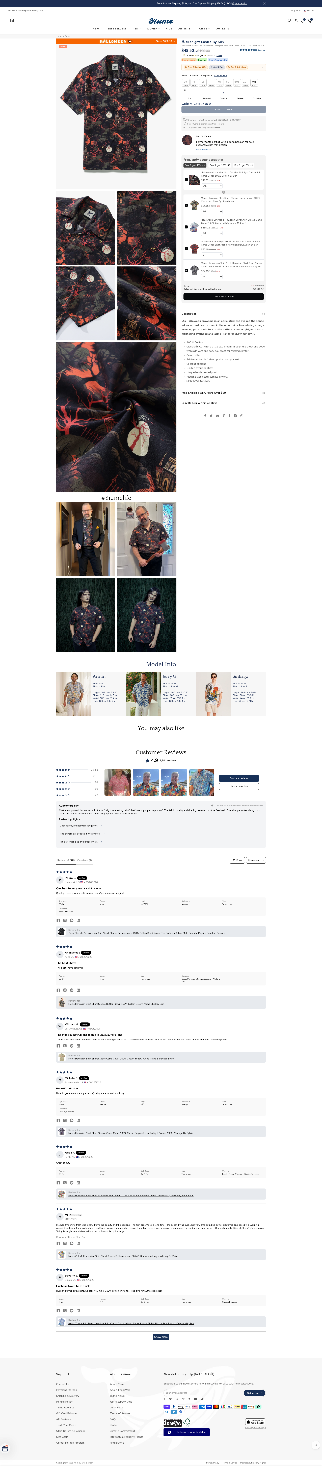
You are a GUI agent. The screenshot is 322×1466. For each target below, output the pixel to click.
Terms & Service (229, 1462)
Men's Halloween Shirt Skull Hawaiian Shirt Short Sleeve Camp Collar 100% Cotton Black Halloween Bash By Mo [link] (231, 265)
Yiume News (117, 1396)
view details (200, 3)
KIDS (169, 28)
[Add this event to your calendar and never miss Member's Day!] (44, 21)
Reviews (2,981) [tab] (66, 860)
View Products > (203, 149)
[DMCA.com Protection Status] (173, 1426)
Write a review (239, 778)
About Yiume (117, 1384)
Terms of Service (120, 1413)
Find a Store (117, 1443)
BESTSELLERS (117, 28)
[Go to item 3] (174, 782)
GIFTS (203, 28)
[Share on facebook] (58, 920)
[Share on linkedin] (78, 921)
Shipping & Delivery (67, 1396)
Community (116, 1407)
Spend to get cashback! (204, 55)
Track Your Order (66, 1425)
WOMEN (152, 28)
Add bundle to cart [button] (223, 296)
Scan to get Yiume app (255, 1427)
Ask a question (239, 786)
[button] (246, 50)
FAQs (113, 1419)
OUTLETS (222, 28)
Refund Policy (64, 1402)
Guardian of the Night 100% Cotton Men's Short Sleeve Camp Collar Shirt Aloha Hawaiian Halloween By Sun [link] (230, 243)
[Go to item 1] (117, 782)
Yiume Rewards (65, 1407)
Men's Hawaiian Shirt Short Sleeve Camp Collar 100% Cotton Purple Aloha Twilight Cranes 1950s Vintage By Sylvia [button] (130, 1133)
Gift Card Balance (66, 1413)
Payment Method (66, 1390)
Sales (67, 36)
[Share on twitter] (65, 921)
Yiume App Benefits (218, 59)
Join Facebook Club (121, 1402)
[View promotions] (262, 67)
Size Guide (220, 75)
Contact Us (62, 1384)
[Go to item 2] (146, 782)
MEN (135, 28)
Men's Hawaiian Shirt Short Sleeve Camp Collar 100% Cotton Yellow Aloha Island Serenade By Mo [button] (121, 1058)
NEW (96, 28)
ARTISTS (184, 28)
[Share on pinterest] (72, 921)
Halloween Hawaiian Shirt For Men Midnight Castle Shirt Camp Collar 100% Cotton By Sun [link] (231, 174)
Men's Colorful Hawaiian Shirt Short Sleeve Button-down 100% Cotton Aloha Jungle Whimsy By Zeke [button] (123, 1256)
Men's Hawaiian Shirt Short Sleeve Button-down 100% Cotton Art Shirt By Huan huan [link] (230, 199)
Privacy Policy (212, 1462)
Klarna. (114, 1425)
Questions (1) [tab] (84, 860)
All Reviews (63, 1419)
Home (59, 36)
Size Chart (62, 1437)
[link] (194, 179)
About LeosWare (120, 1390)
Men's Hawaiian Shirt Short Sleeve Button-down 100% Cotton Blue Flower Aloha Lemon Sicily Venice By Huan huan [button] (131, 1195)
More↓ (218, 127)
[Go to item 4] (202, 782)
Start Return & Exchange (71, 1431)
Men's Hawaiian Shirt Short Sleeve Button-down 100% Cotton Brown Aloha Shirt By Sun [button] (116, 1004)
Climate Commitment (122, 1431)
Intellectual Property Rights (126, 1437)
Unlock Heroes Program (70, 1443)
